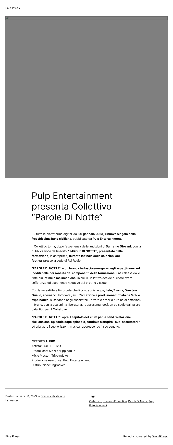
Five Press (12, 8)
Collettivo (95, 401)
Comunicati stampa (53, 396)
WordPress (160, 436)
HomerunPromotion (115, 401)
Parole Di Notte (137, 401)
